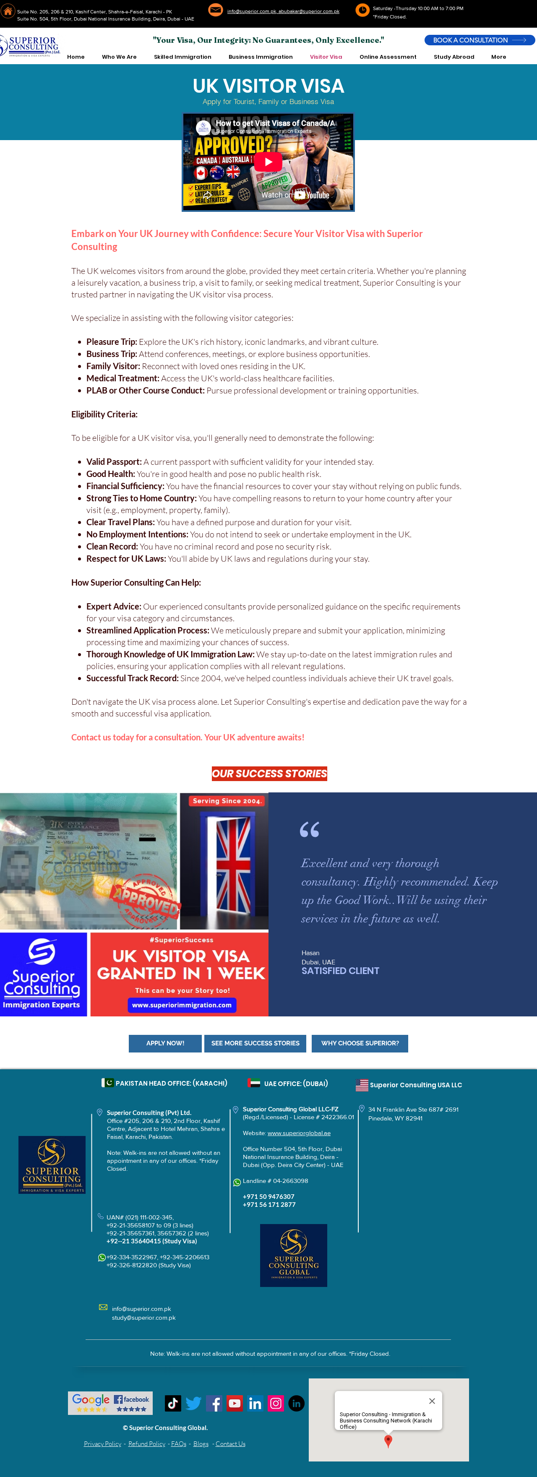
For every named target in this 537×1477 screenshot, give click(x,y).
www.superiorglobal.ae (299, 1132)
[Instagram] (276, 1403)
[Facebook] (214, 1403)
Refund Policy (146, 1444)
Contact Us (230, 1444)
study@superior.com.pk (144, 1317)
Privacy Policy (102, 1444)
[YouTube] (235, 1403)
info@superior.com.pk (141, 1308)
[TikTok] (173, 1403)
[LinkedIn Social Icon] (255, 1403)
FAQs (178, 1444)
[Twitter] (193, 1403)
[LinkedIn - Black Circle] (296, 1403)
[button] (119, 57)
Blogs (201, 1444)
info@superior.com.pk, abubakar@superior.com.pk (283, 11)
